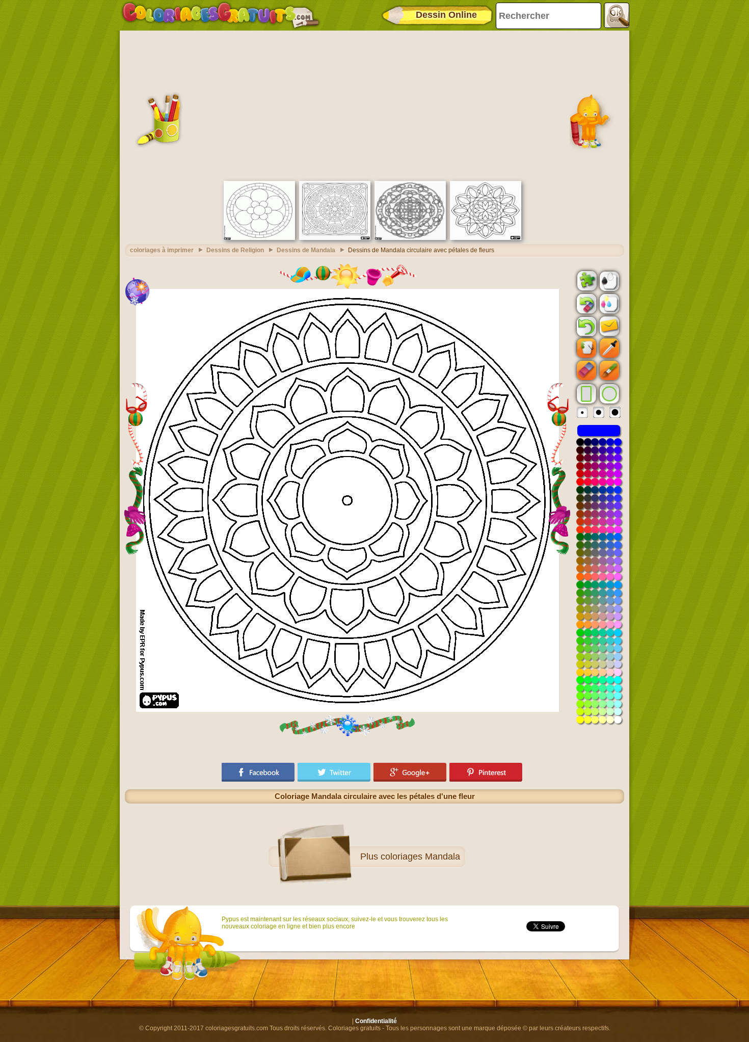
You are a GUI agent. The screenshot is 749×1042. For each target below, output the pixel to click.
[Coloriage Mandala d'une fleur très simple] (259, 238)
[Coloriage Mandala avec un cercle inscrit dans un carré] (334, 238)
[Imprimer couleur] (608, 303)
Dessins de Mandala (306, 250)
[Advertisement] (374, 104)
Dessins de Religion (235, 250)
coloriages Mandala (420, 856)
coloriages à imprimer (162, 250)
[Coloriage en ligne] (221, 15)
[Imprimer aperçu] (608, 280)
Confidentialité (376, 1021)
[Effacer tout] (585, 303)
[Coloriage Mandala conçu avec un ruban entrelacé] (410, 238)
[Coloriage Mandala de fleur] (485, 238)
